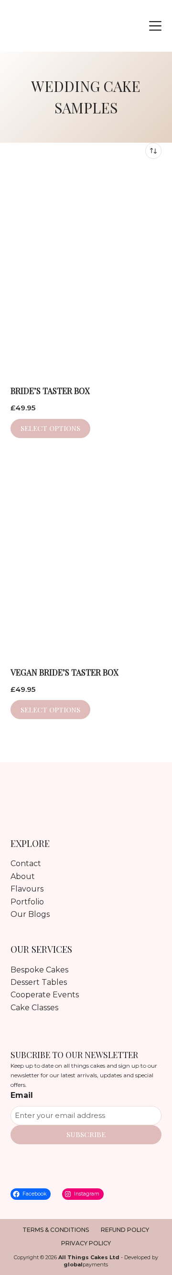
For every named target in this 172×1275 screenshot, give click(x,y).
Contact (26, 863)
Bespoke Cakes (39, 969)
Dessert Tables (39, 982)
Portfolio (27, 901)
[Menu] (155, 26)
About (23, 876)
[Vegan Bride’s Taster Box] (86, 553)
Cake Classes (34, 1007)
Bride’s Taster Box (50, 390)
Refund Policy (125, 1229)
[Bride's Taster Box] (86, 272)
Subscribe (86, 1134)
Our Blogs (30, 914)
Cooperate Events (45, 994)
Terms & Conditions (55, 1229)
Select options (50, 428)
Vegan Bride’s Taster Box (64, 672)
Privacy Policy (86, 1243)
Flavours (27, 888)
